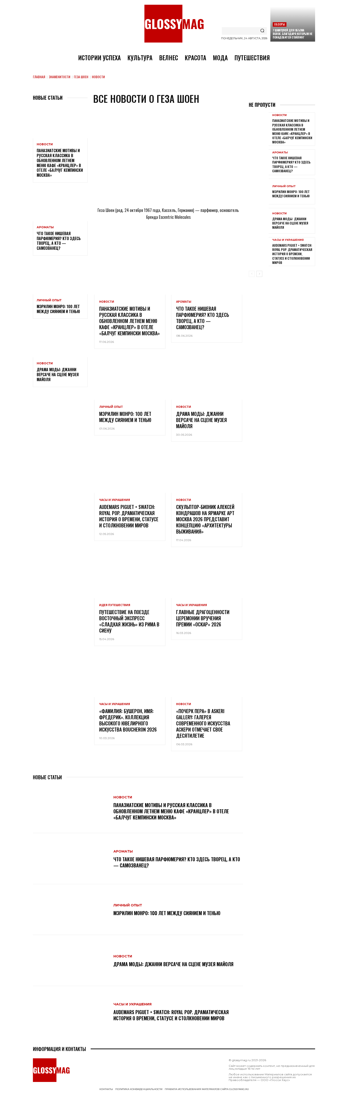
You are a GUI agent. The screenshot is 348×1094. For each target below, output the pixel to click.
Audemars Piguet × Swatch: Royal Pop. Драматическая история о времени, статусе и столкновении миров (128, 516)
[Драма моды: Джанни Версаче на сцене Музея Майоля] (60, 340)
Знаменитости (59, 76)
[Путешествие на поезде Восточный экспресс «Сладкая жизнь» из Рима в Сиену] (129, 577)
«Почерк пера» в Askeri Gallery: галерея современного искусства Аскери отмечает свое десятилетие (203, 723)
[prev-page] (252, 274)
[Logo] (174, 24)
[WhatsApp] (160, 238)
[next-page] (259, 274)
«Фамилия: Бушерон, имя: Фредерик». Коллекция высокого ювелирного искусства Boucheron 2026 (128, 720)
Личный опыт (49, 300)
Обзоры (279, 24)
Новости (45, 144)
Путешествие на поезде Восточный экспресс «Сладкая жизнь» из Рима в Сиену (129, 621)
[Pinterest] (192, 238)
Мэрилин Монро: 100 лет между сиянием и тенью (58, 309)
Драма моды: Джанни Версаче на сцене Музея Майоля (58, 374)
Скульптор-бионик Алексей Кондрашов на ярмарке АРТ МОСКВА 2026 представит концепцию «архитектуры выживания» (205, 519)
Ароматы (45, 227)
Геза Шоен (81, 76)
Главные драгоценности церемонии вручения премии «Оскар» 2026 (202, 618)
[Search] (262, 31)
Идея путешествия (114, 605)
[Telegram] (145, 238)
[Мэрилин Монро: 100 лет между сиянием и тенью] (60, 277)
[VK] (176, 238)
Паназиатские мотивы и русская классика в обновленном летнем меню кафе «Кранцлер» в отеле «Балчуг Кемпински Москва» (60, 163)
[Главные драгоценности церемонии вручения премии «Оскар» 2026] (206, 577)
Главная (39, 76)
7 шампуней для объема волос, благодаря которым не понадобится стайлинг (292, 33)
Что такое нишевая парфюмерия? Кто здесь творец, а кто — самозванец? (59, 241)
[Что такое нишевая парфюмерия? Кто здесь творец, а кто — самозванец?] (60, 204)
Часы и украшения (114, 500)
